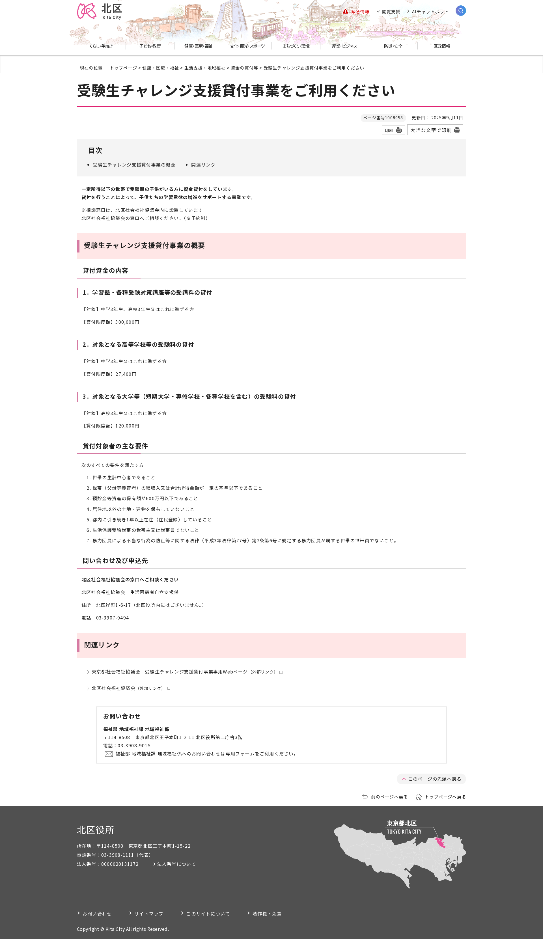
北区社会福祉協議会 (128, 688)
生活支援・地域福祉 (205, 67)
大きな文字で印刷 (431, 129)
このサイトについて (208, 913)
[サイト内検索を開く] (461, 10)
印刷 (389, 130)
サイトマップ (148, 913)
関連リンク (203, 164)
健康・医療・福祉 (160, 67)
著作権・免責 (267, 913)
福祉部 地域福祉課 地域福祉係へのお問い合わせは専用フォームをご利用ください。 (207, 753)
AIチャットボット (430, 11)
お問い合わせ (97, 913)
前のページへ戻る (389, 796)
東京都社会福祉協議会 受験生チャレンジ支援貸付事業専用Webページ (185, 671)
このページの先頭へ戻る (435, 778)
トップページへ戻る (445, 796)
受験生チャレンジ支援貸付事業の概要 (134, 164)
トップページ (123, 67)
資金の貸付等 (244, 67)
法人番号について (176, 863)
